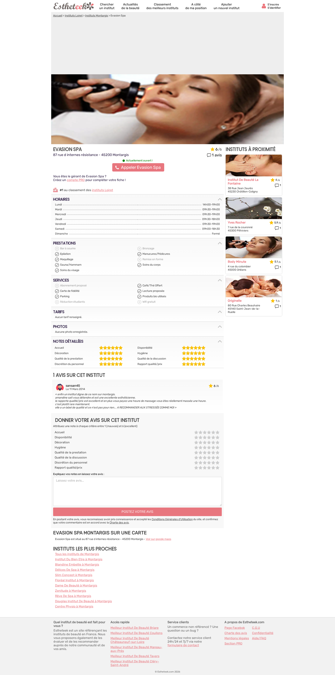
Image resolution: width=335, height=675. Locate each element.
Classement (162, 6)
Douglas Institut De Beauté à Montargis (83, 601)
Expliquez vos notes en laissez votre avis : (78, 474)
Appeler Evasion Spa (141, 167)
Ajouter (226, 6)
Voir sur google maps (158, 539)
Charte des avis (119, 522)
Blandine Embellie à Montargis (77, 564)
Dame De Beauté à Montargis (76, 585)
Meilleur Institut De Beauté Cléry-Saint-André (135, 663)
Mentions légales (236, 638)
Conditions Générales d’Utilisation (172, 519)
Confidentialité (262, 633)
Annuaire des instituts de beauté (74, 6)
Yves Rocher (237, 222)
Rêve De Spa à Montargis (73, 596)
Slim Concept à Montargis (73, 575)
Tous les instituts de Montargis (77, 554)
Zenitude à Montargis (70, 591)
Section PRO (233, 643)
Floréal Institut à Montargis (74, 580)
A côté (196, 6)
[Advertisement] (167, 46)
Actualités (130, 6)
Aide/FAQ (259, 638)
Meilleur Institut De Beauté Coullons (136, 633)
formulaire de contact (183, 645)
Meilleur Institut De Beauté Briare (135, 628)
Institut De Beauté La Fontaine (243, 181)
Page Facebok (234, 628)
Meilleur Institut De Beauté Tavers (135, 656)
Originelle (235, 300)
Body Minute (237, 261)
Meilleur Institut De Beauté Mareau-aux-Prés (136, 649)
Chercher (106, 6)
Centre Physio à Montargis (74, 606)
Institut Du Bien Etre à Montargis (78, 559)
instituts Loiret (102, 190)
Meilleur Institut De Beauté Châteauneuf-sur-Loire (130, 640)
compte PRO (76, 180)
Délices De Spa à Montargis (74, 570)
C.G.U (256, 628)
